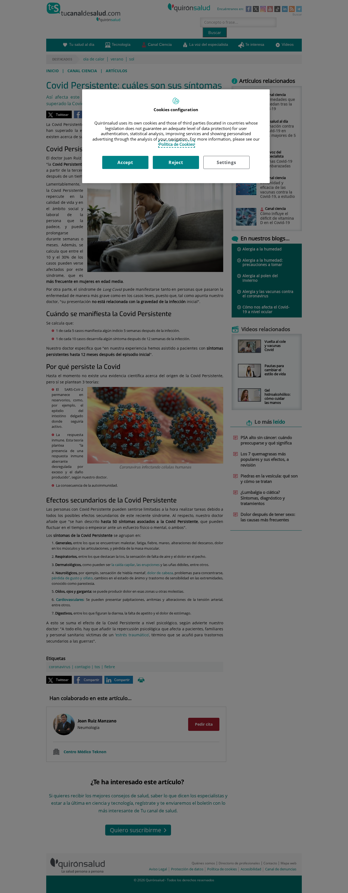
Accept (125, 162)
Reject (176, 162)
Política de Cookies (176, 144)
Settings (226, 162)
